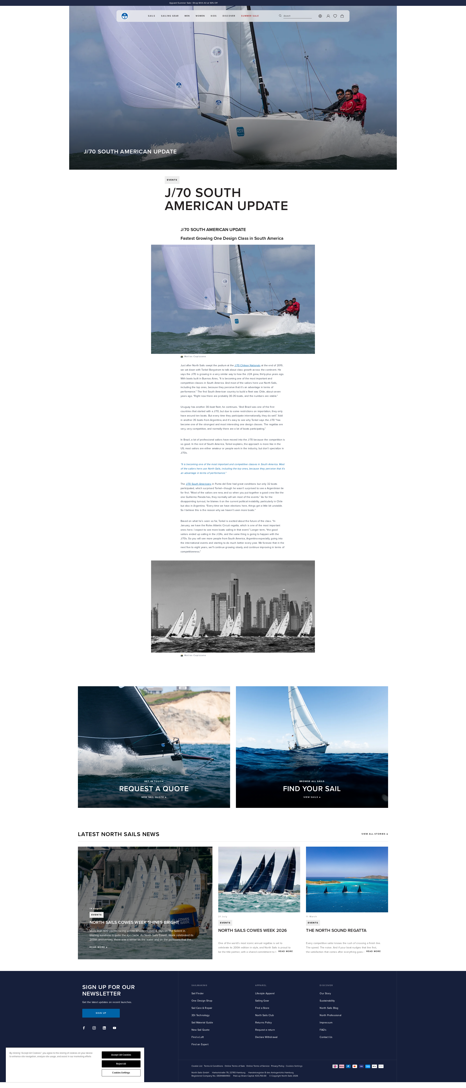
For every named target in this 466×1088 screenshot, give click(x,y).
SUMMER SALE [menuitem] (250, 16)
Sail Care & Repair (201, 1008)
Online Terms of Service (258, 1066)
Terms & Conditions (213, 1066)
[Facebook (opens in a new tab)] (84, 1028)
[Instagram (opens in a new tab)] (94, 1028)
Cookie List (196, 1066)
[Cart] (342, 16)
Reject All (121, 1063)
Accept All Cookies (121, 1054)
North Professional (330, 1015)
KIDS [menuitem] (214, 16)
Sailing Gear (262, 1000)
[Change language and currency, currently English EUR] (320, 16)
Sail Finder (197, 993)
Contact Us (326, 1037)
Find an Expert (199, 1044)
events (172, 180)
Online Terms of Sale (235, 1066)
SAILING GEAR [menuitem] (170, 16)
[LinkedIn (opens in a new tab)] (105, 1028)
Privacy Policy (277, 1066)
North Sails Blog (329, 1008)
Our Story (325, 993)
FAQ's (323, 1029)
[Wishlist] (335, 16)
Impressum (326, 1022)
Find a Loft (197, 1037)
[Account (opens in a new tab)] (328, 16)
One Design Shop (201, 1000)
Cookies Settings (121, 1072)
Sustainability (327, 1000)
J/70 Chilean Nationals (247, 365)
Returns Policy (263, 1022)
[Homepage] (124, 16)
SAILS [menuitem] (151, 16)
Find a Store (262, 1008)
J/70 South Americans (198, 483)
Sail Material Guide (202, 1022)
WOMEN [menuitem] (200, 16)
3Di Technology (200, 1015)
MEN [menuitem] (187, 16)
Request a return (265, 1029)
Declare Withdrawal (266, 1037)
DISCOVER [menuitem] (229, 16)
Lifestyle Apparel (265, 993)
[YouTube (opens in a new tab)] (115, 1028)
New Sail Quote (200, 1029)
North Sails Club (264, 1015)
